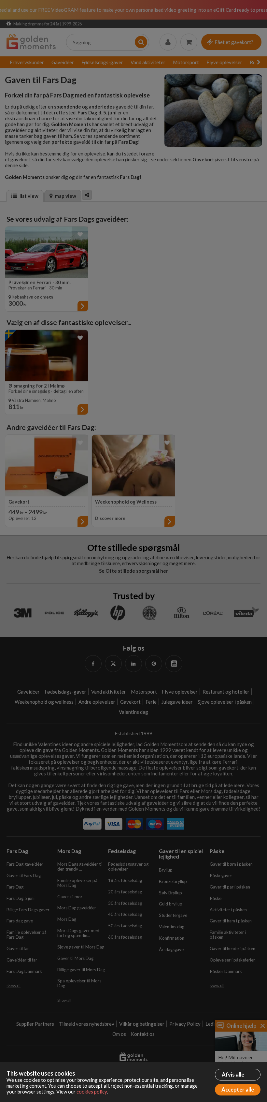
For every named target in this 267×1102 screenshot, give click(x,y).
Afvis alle (233, 1074)
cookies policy (92, 1092)
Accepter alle (237, 1089)
